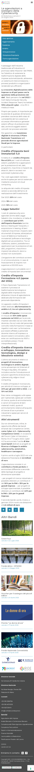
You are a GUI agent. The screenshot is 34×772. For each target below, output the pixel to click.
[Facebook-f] (26, 753)
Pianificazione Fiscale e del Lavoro (12, 739)
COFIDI (3, 744)
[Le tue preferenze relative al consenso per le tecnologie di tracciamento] (30, 768)
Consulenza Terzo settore (9, 727)
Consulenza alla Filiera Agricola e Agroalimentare (17, 724)
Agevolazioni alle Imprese (9, 718)
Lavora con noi (6, 747)
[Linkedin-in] (22, 753)
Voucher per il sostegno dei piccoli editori (16, 595)
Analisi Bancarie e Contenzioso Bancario (14, 721)
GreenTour (6, 539)
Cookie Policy (17, 767)
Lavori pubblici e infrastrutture (11, 736)
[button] (3, 510)
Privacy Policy (7, 767)
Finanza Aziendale (7, 733)
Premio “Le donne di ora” (12, 623)
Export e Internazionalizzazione (11, 730)
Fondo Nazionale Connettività (14, 651)
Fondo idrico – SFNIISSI (11, 566)
